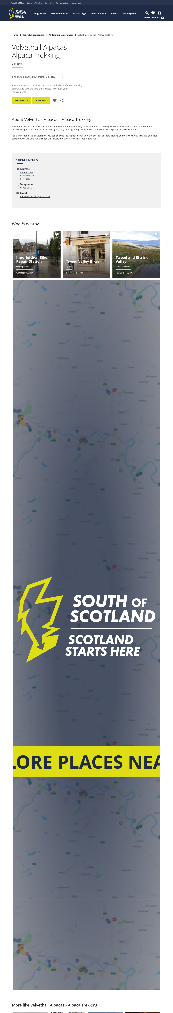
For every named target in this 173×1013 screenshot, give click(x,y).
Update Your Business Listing (56, 3)
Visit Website (21, 100)
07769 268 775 (27, 187)
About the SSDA (17, 3)
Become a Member (34, 3)
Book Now (41, 100)
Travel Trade (76, 3)
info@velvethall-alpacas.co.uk (35, 196)
